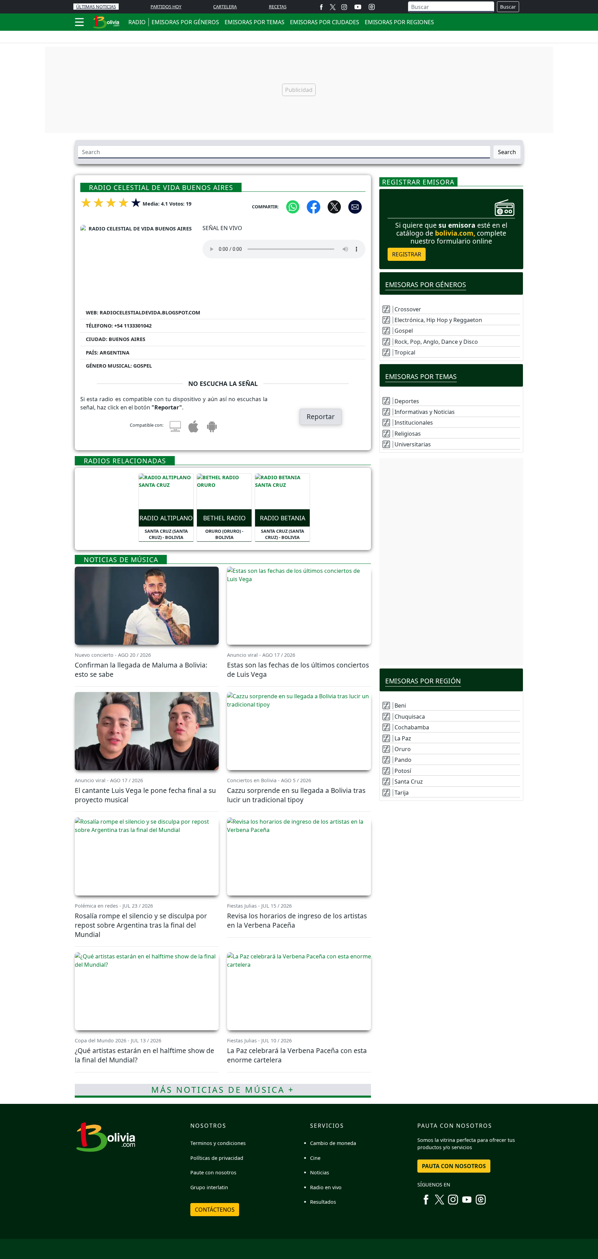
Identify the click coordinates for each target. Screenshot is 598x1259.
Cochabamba (412, 727)
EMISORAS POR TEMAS (254, 22)
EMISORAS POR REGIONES (399, 22)
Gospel (404, 330)
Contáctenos (215, 1209)
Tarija (402, 792)
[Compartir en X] (334, 206)
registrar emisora (418, 182)
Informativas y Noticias (425, 412)
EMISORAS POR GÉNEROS (185, 22)
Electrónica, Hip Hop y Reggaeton (438, 320)
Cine (315, 1158)
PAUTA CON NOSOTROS (454, 1166)
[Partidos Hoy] (372, 6)
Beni (400, 705)
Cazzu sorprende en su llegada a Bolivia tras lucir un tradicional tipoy (296, 795)
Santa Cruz (409, 781)
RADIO (137, 22)
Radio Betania (282, 518)
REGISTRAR (406, 254)
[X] (333, 6)
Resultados (323, 1202)
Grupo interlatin (209, 1187)
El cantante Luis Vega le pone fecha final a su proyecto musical (145, 795)
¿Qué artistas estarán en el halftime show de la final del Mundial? (144, 1055)
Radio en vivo (326, 1187)
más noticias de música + (223, 1089)
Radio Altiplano (166, 518)
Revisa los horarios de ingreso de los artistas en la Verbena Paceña (297, 920)
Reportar (321, 416)
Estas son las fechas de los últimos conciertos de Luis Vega (298, 669)
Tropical (405, 352)
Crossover (408, 309)
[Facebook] (321, 6)
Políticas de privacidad (216, 1158)
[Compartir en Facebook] (313, 206)
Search (507, 152)
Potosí (403, 771)
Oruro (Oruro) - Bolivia (224, 534)
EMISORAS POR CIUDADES (324, 22)
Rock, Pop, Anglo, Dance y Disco (436, 341)
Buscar (508, 6)
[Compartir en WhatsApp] (293, 206)
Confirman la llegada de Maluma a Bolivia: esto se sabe (141, 669)
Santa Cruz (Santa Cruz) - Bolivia (166, 534)
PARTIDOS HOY (166, 6)
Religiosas (408, 433)
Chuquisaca (410, 716)
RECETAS (278, 6)
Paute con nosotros (213, 1172)
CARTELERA (225, 6)
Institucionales (414, 422)
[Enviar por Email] (355, 206)
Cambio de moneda (333, 1143)
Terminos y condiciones (218, 1143)
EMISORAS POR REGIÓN (423, 680)
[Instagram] (344, 6)
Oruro (403, 749)
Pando (403, 760)
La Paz (403, 738)
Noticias (319, 1172)
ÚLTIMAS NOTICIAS (96, 6)
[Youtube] (358, 7)
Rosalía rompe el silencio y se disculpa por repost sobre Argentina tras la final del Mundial (141, 925)
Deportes (407, 401)
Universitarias (413, 444)
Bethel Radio (224, 518)
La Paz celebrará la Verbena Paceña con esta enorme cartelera (297, 1055)
